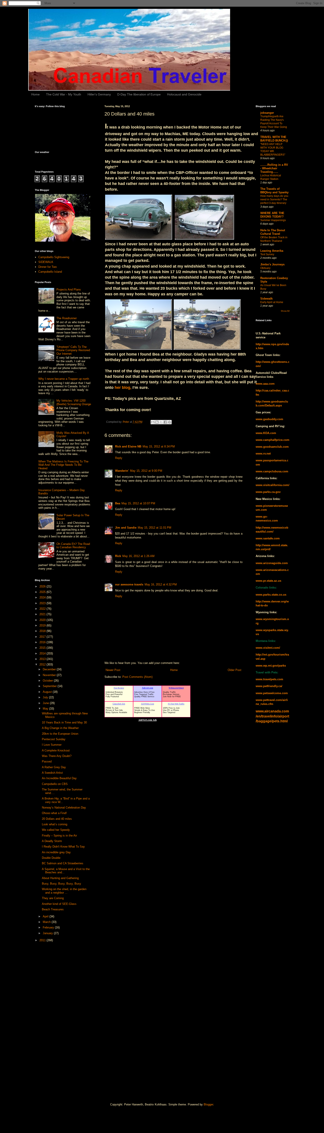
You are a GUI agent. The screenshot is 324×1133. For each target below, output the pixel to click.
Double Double (51, 857)
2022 (43, 608)
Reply (118, 458)
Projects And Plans (68, 289)
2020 (43, 620)
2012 (43, 664)
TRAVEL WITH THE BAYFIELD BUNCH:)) (274, 138)
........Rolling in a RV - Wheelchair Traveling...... (274, 168)
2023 (43, 603)
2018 (43, 631)
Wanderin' (122, 470)
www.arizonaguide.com (272, 563)
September (50, 686)
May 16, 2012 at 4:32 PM (161, 584)
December (50, 669)
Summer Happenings (273, 220)
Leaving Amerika (271, 250)
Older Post (234, 670)
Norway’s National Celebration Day (64, 807)
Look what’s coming (54, 824)
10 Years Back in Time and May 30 (64, 722)
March (47, 922)
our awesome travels (129, 584)
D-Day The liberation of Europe (139, 94)
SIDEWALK (45, 262)
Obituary (265, 268)
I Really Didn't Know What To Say (63, 846)
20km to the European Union (60, 733)
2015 (43, 647)
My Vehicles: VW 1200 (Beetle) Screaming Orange (73, 402)
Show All (285, 311)
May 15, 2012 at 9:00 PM (146, 470)
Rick (118, 556)
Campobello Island (50, 271)
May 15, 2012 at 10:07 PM (138, 503)
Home (35, 94)
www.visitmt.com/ (268, 647)
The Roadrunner (66, 318)
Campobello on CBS (55, 784)
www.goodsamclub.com (272, 446)
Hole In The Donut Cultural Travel (272, 232)
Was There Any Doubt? (56, 756)
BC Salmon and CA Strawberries (62, 863)
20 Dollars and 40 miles (57, 818)
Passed (47, 761)
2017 (43, 636)
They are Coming (53, 898)
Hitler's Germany (99, 94)
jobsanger (267, 112)
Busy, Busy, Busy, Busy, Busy (61, 883)
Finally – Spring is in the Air (59, 835)
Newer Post (113, 670)
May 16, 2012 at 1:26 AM (138, 556)
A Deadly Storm (52, 841)
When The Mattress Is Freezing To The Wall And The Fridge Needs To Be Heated (63, 465)
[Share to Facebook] (165, 422)
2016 (43, 642)
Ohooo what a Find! (54, 813)
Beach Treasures (53, 909)
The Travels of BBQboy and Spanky (274, 190)
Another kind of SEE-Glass (59, 904)
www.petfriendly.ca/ (269, 686)
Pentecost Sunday (53, 739)
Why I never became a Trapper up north (63, 378)
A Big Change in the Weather (60, 728)
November (50, 675)
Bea (117, 503)
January (48, 933)
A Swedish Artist (52, 772)
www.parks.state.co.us (271, 594)
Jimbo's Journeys (272, 264)
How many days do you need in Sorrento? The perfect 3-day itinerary (274, 199)
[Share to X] (161, 422)
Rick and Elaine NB (128, 446)
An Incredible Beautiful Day (59, 778)
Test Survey (267, 254)
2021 (43, 614)
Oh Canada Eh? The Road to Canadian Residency (73, 545)
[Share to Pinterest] (169, 422)
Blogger (208, 1104)
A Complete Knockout (56, 750)
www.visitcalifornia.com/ (272, 485)
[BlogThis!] (157, 422)
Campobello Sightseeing (53, 257)
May (46, 708)
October (48, 680)
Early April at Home (271, 302)
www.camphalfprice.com (272, 440)
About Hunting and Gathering (60, 878)
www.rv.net (263, 453)
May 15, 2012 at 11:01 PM (154, 527)
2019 (43, 625)
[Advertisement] (52, 1015)
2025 (43, 592)
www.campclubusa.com (272, 471)
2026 (43, 586)
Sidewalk (266, 298)
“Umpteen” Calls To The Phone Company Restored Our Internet (73, 350)
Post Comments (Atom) (137, 676)
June (46, 703)
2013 (43, 659)
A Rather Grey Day (54, 767)
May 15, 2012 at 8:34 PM (159, 446)
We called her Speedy (56, 829)
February (49, 927)
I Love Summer (51, 744)
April (46, 916)
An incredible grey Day (56, 852)
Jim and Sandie (125, 527)
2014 (43, 653)
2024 (43, 597)
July (46, 697)
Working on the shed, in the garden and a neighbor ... (64, 890)
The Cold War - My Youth (63, 94)
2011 (43, 940)
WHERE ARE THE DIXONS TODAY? (272, 214)
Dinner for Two (47, 266)
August (48, 691)
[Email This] (153, 422)
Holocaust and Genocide (184, 94)
